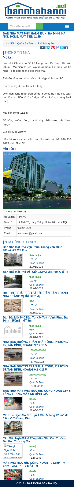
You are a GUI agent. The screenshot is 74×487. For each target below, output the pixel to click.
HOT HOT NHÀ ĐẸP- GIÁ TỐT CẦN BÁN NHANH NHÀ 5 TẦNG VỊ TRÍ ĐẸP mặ (35, 294)
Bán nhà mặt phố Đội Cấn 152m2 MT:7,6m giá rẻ (35, 271)
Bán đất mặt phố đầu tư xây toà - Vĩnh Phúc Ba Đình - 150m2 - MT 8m (35, 319)
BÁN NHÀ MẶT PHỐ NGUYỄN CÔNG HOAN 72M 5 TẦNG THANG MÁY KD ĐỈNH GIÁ (37, 392)
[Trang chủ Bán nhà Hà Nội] (35, 10)
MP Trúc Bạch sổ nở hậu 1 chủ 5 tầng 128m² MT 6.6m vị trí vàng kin (36, 416)
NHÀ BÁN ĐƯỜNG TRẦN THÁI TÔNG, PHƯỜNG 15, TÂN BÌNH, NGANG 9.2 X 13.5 (35, 343)
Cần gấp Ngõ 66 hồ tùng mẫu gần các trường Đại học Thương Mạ (34, 440)
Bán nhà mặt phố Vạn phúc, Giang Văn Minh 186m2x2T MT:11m (32, 248)
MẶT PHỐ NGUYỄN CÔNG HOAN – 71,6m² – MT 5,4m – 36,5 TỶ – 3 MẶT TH (35, 464)
